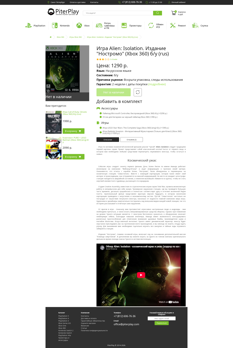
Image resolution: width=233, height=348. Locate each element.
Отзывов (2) (131, 139)
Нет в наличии (113, 92)
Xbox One (62, 325)
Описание (108, 139)
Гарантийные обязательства (93, 321)
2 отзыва (113, 59)
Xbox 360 (60, 37)
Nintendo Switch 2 (65, 330)
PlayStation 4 (63, 318)
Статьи (84, 328)
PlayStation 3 (63, 321)
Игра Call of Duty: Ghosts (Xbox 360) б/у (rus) (75, 113)
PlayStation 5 (63, 316)
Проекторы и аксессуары (63, 339)
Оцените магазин (88, 323)
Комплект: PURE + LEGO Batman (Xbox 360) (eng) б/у (76, 140)
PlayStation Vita (64, 335)
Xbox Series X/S (64, 323)
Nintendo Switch (65, 333)
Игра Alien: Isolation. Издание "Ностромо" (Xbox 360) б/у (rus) (112, 37)
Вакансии (85, 325)
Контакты (85, 316)
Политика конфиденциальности (94, 330)
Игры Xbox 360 (75, 37)
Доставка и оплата (88, 318)
